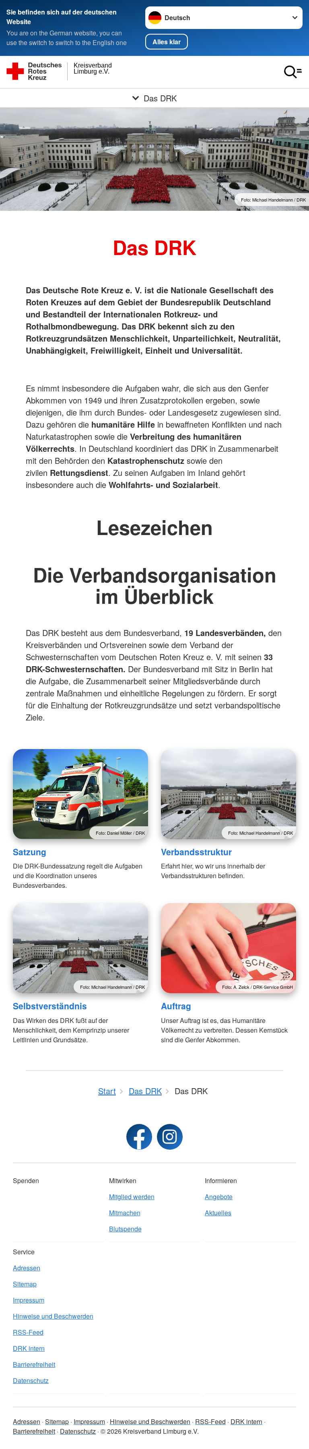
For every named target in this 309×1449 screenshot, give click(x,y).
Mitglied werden (131, 1196)
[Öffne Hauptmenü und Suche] (293, 72)
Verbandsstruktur (196, 852)
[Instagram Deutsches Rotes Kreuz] (170, 1137)
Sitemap (25, 1283)
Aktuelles (218, 1212)
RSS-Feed (28, 1332)
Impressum (28, 1300)
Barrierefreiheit (34, 1364)
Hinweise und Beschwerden (53, 1316)
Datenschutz (31, 1380)
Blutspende (125, 1228)
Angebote (219, 1196)
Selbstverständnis (50, 1006)
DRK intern (29, 1348)
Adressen (26, 1267)
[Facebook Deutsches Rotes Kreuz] (139, 1137)
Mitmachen (124, 1212)
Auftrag (176, 1006)
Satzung (29, 852)
